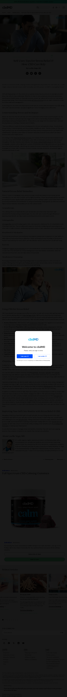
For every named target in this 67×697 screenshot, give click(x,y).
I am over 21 (25, 356)
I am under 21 (42, 356)
